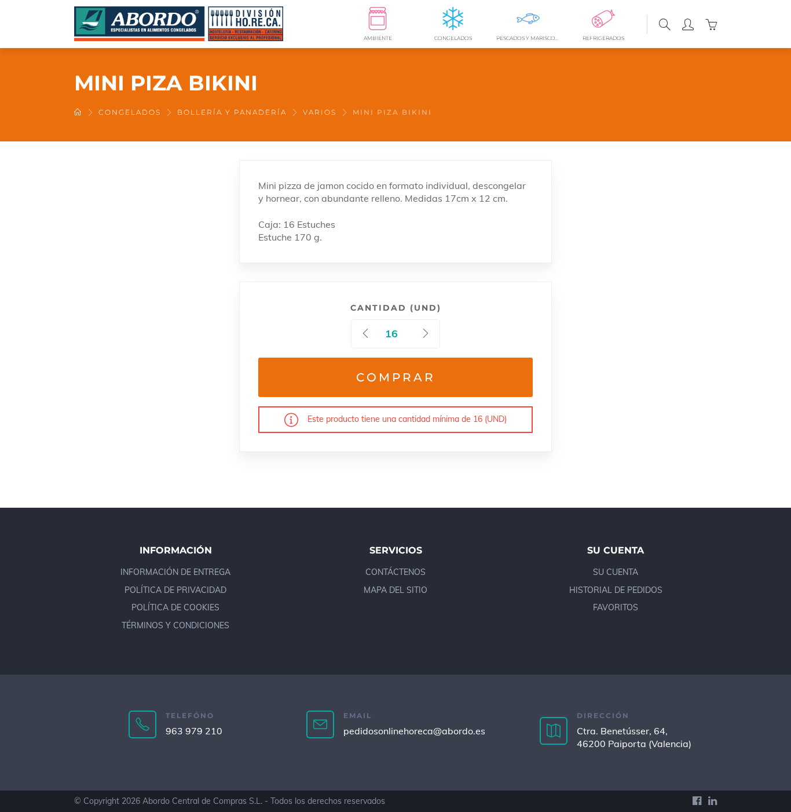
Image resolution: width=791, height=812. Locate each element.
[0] (711, 23)
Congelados (129, 112)
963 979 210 (194, 731)
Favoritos (615, 607)
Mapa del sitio (395, 590)
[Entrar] (688, 23)
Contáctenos (395, 572)
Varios (319, 112)
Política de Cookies (175, 607)
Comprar (395, 377)
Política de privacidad (175, 590)
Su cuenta (615, 572)
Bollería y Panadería (232, 112)
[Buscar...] (665, 23)
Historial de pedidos (615, 590)
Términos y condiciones (175, 625)
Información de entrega (175, 572)
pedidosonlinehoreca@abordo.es (414, 731)
